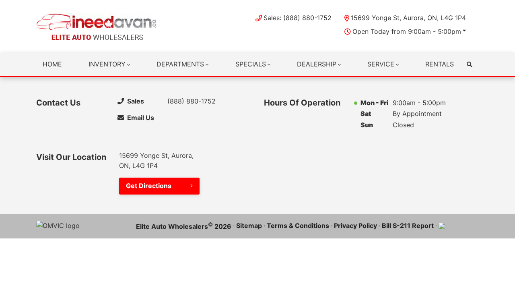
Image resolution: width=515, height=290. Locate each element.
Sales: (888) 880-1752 (298, 18)
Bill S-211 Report (408, 226)
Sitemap (249, 226)
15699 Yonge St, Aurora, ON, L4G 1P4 (408, 18)
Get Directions (148, 186)
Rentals (439, 64)
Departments (180, 64)
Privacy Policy (355, 226)
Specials (250, 64)
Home (52, 64)
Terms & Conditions (298, 226)
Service (380, 64)
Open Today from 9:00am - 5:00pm (406, 31)
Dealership (316, 64)
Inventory (107, 64)
